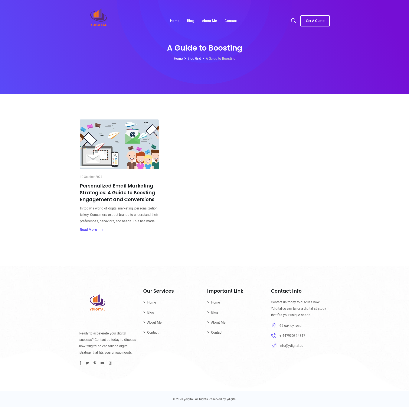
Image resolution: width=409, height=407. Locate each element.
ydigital (231, 399)
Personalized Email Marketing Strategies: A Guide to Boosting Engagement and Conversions (117, 193)
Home (174, 21)
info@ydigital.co (291, 346)
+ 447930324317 (292, 336)
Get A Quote (315, 21)
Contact (231, 21)
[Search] (293, 21)
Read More (88, 230)
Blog (190, 21)
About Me (209, 21)
